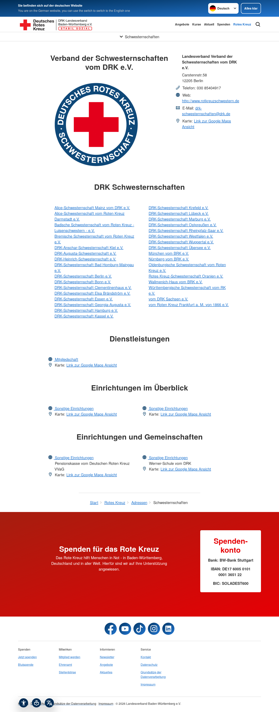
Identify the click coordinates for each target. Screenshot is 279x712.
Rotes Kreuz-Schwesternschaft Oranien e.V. (186, 276)
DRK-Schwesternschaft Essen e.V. (83, 299)
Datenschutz (149, 664)
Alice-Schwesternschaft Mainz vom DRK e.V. (92, 207)
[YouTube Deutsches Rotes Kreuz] (125, 629)
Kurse (196, 24)
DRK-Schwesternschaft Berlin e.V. (83, 276)
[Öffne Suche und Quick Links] (258, 24)
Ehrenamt (65, 664)
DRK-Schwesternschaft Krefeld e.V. (178, 207)
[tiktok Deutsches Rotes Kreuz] (139, 629)
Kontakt (146, 657)
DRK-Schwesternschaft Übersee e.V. (180, 247)
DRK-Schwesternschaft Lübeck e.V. (179, 213)
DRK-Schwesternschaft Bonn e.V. (82, 281)
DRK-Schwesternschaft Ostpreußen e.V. (183, 224)
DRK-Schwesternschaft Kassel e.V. (83, 316)
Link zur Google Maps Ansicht (91, 365)
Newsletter (107, 657)
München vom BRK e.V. (169, 253)
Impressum (148, 684)
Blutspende (25, 664)
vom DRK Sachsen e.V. (168, 299)
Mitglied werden (69, 657)
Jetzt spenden (27, 657)
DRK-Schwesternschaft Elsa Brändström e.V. (92, 293)
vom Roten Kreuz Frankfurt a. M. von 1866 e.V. (189, 304)
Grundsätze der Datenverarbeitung (153, 674)
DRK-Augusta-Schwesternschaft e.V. (85, 253)
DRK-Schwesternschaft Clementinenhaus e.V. (93, 287)
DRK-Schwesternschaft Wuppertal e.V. (181, 241)
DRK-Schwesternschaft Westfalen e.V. (181, 236)
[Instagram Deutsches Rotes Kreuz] (154, 629)
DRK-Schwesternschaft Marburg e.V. (180, 219)
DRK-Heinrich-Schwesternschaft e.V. (85, 259)
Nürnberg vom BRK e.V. (169, 259)
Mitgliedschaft (66, 359)
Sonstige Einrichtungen (74, 408)
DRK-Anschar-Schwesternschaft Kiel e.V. (88, 247)
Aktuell (209, 24)
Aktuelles (106, 672)
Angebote (182, 24)
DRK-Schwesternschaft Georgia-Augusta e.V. (92, 304)
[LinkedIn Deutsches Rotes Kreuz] (168, 629)
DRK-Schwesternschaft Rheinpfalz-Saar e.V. (186, 230)
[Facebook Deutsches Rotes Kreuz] (111, 629)
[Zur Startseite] (56, 24)
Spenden (223, 24)
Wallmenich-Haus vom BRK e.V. (176, 281)
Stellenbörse (67, 672)
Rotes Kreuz (242, 24)
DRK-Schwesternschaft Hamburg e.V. (86, 310)
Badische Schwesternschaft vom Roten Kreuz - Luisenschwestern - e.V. (94, 227)
